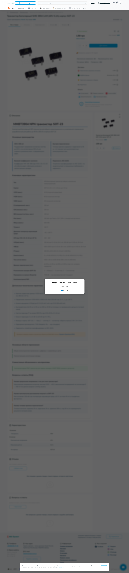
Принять (104, 566)
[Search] (85, 3)
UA (64, 290)
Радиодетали (46, 8)
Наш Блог (34, 8)
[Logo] (10, 3)
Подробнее (60, 568)
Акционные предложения (18, 8)
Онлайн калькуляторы (79, 8)
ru (67, 290)
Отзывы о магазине (61, 8)
